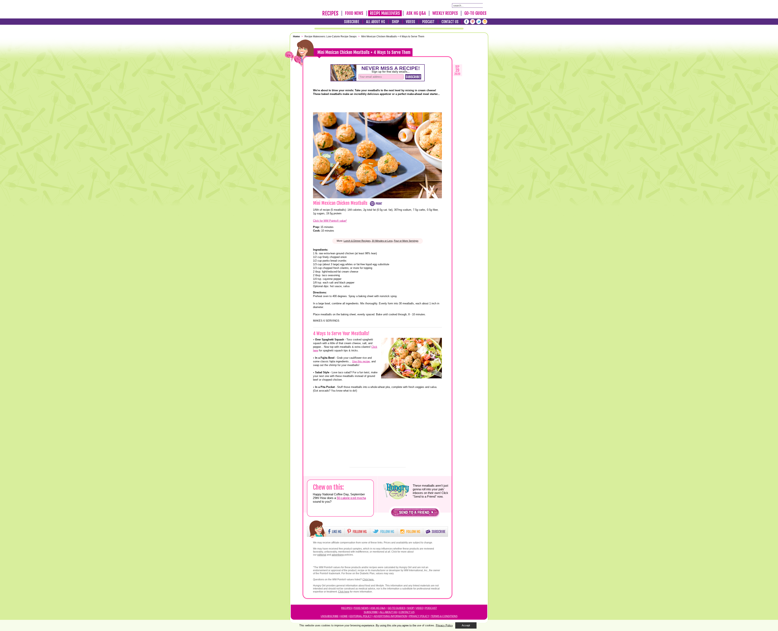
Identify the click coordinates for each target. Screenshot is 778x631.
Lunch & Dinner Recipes (357, 240)
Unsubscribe (330, 616)
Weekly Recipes (445, 13)
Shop (395, 22)
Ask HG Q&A (416, 13)
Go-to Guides (396, 608)
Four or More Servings (406, 240)
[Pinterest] (472, 21)
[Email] (303, 122)
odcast (432, 608)
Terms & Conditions (444, 616)
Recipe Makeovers (385, 13)
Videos (410, 22)
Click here (343, 591)
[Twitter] (478, 21)
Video (419, 608)
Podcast (428, 22)
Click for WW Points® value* (330, 220)
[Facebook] (466, 21)
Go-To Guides (475, 13)
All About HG (375, 22)
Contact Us (449, 22)
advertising (338, 554)
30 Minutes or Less (382, 240)
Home (344, 616)
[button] (415, 513)
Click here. (368, 579)
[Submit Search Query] (485, 5)
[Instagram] (484, 21)
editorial (321, 554)
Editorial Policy (360, 616)
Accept (466, 625)
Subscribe (351, 22)
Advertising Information (390, 616)
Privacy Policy (419, 616)
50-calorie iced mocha (351, 498)
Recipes (330, 13)
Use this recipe (361, 361)
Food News (354, 13)
